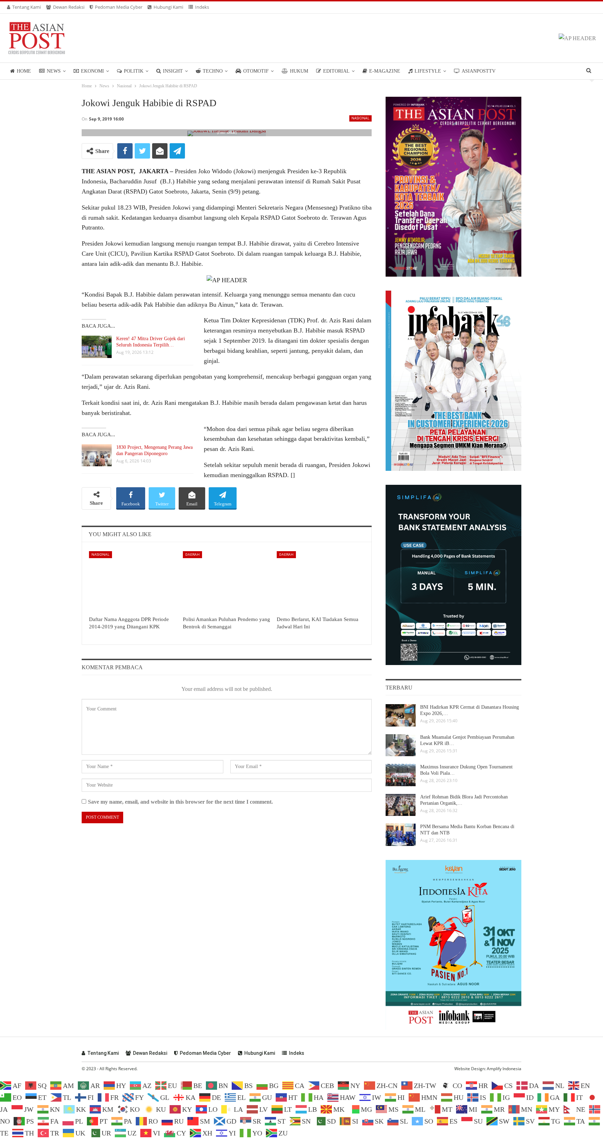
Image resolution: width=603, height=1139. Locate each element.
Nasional (360, 118)
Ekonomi (92, 71)
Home (24, 71)
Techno (213, 71)
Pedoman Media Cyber (118, 7)
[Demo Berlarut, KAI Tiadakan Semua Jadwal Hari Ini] (320, 582)
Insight (173, 71)
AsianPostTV (479, 71)
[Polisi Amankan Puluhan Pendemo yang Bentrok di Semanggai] (226, 582)
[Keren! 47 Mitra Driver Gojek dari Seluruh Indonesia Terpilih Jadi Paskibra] (97, 347)
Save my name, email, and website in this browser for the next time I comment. (180, 802)
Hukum (299, 71)
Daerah (192, 554)
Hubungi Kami (168, 7)
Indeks (202, 7)
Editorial (336, 71)
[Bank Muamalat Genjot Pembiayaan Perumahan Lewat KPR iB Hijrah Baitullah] (401, 745)
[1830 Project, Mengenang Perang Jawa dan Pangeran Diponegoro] (97, 455)
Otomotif (256, 71)
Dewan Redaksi (68, 7)
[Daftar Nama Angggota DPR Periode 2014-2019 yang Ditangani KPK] (133, 582)
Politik (133, 71)
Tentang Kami (26, 7)
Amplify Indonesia (504, 1069)
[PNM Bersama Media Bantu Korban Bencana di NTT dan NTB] (401, 835)
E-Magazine (384, 71)
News (54, 71)
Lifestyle (428, 71)
